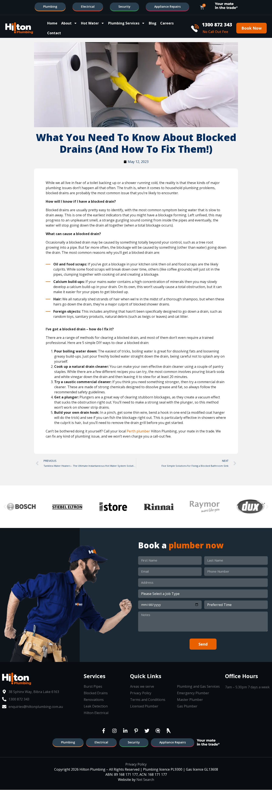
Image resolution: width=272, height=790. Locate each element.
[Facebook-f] (103, 731)
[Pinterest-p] (136, 731)
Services (94, 676)
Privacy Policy (136, 764)
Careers (167, 23)
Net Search (145, 779)
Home (52, 23)
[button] (4, 506)
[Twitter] (147, 731)
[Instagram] (114, 731)
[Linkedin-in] (125, 731)
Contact (54, 33)
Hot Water (90, 23)
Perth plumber (138, 431)
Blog (152, 23)
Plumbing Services (123, 23)
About (66, 23)
